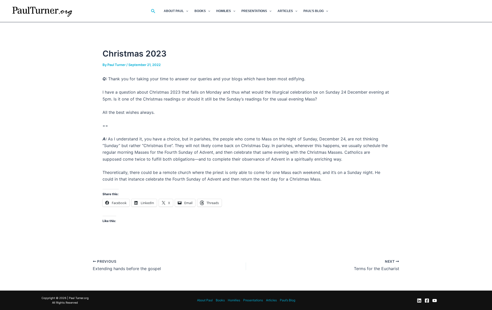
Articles (285, 11)
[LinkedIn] (419, 300)
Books (200, 11)
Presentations (254, 11)
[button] (153, 11)
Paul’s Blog (313, 11)
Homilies (223, 11)
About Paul (174, 11)
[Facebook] (427, 300)
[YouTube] (434, 300)
